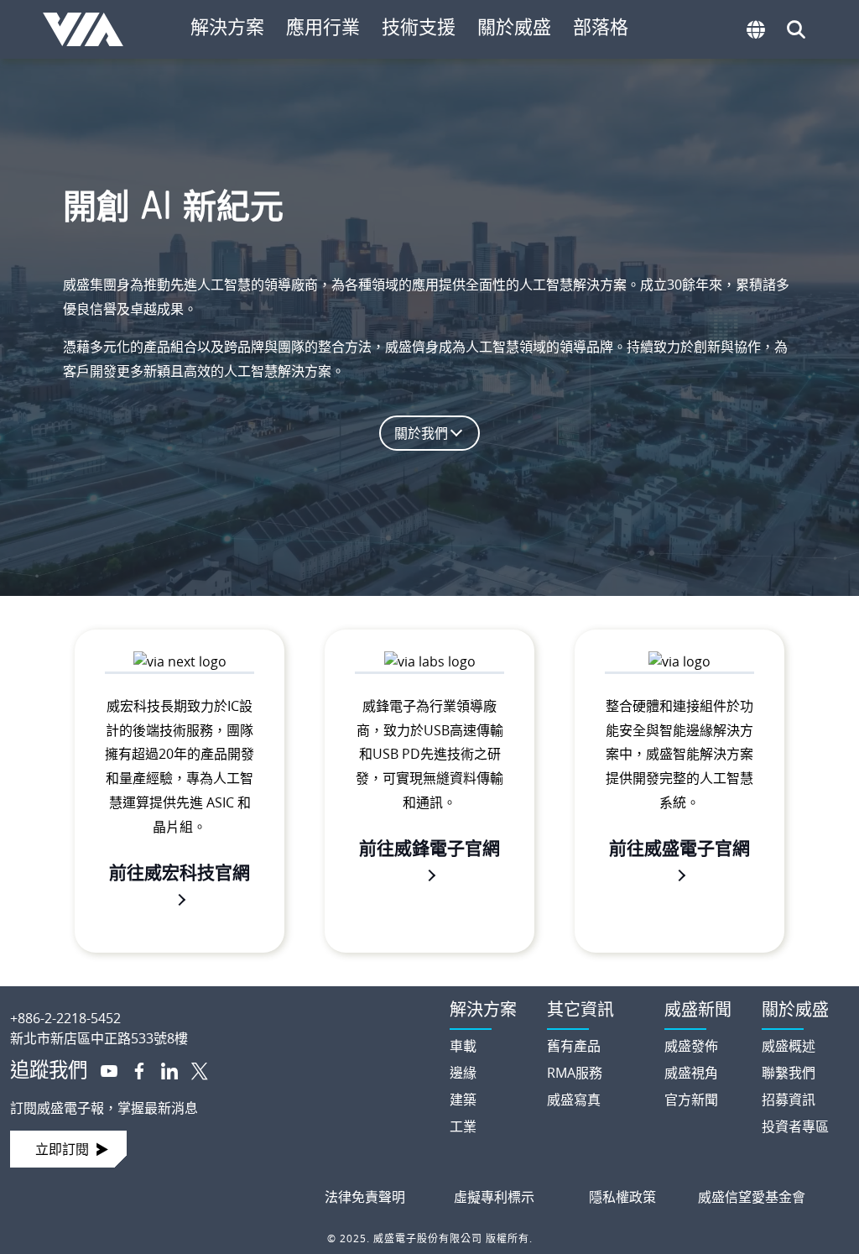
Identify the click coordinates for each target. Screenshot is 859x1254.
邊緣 (463, 1072)
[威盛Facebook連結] (132, 1069)
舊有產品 (574, 1046)
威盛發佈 (691, 1046)
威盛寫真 (574, 1099)
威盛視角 (691, 1072)
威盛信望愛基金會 (751, 1197)
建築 (463, 1099)
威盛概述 (788, 1046)
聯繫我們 (788, 1072)
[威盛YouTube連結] (102, 1069)
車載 (463, 1046)
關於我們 (421, 433)
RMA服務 (574, 1072)
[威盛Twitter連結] (193, 1069)
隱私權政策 (622, 1197)
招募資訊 (788, 1099)
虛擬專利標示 (494, 1197)
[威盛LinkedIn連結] (163, 1069)
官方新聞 (691, 1099)
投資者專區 (795, 1126)
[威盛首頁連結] (214, 1004)
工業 (463, 1126)
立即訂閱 (62, 1149)
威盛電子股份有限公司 (89, 29)
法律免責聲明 (365, 1197)
